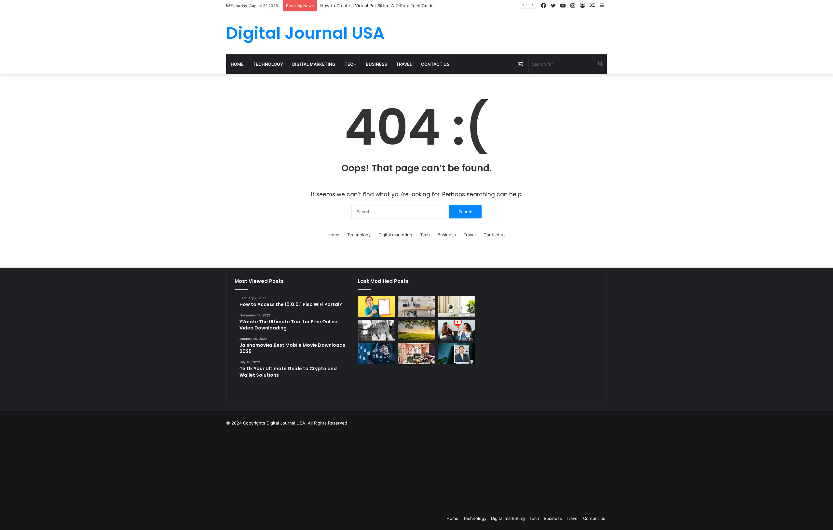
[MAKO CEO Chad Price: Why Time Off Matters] (456, 353)
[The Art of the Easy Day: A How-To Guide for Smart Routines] (416, 306)
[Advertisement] (449, 468)
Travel (404, 64)
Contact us (435, 64)
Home (237, 64)
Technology (268, 64)
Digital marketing (313, 64)
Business (376, 64)
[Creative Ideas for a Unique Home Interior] (416, 353)
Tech (351, 64)
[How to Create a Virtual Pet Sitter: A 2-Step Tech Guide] (456, 306)
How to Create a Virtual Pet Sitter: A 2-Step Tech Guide (377, 5)
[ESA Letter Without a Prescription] (376, 306)
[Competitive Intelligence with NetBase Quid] (376, 353)
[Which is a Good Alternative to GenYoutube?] (456, 330)
